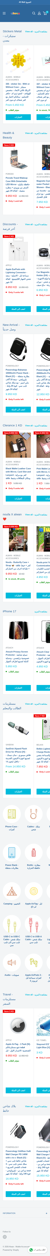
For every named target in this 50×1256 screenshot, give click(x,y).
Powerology (12, 366)
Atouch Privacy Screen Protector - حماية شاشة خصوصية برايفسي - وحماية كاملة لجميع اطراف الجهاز (17, 657)
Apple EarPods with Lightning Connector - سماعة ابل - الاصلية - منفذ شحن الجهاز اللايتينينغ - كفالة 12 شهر (18, 275)
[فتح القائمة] (4, 13)
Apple (9, 265)
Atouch (9, 648)
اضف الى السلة (18, 309)
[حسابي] (39, 13)
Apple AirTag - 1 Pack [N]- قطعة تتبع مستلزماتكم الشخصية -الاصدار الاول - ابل (18, 1047)
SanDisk (10, 745)
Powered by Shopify (11, 1250)
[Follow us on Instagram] (5, 1237)
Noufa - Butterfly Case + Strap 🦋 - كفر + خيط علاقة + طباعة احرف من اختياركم (18, 565)
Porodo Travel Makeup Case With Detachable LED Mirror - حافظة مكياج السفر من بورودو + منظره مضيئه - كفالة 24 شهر (18, 184)
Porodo (10, 174)
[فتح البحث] (33, 13)
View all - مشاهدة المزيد (36, 31)
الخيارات (18, 117)
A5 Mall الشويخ (25, 2)
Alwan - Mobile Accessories (13, 78)
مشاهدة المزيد (40, 611)
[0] (45, 13)
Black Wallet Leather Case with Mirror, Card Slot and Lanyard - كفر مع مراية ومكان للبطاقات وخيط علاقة (18, 473)
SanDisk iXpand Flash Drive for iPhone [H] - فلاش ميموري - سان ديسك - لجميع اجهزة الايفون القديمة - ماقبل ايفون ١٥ (18, 755)
